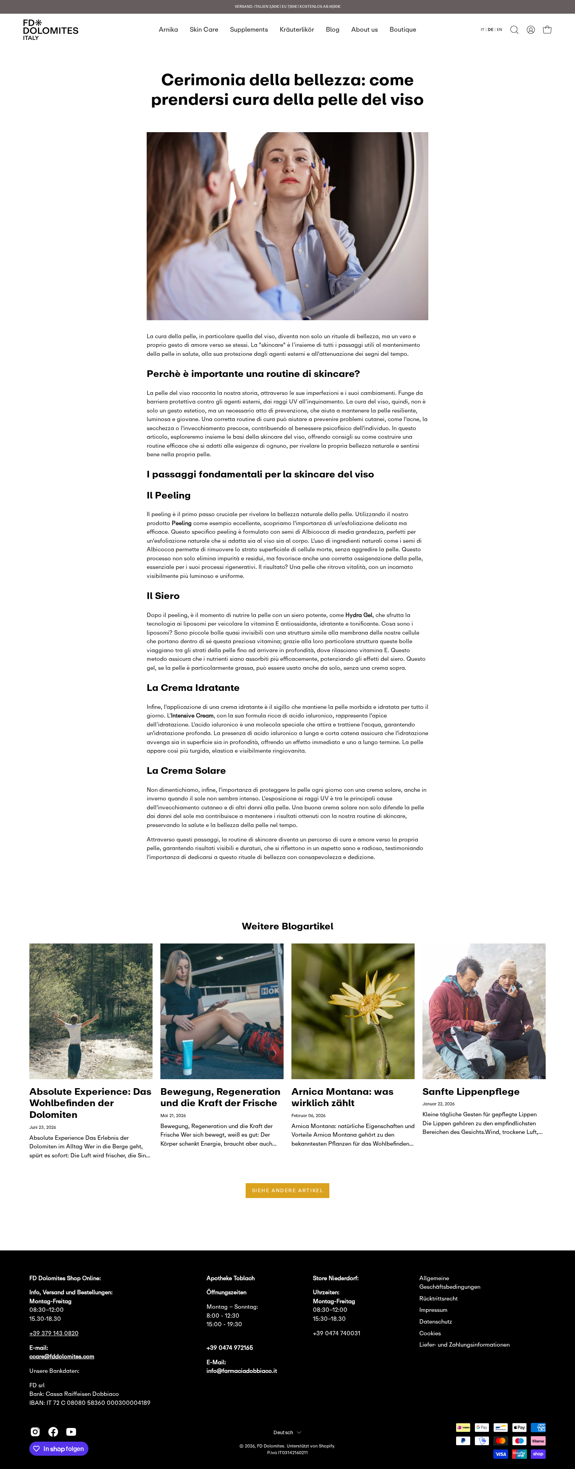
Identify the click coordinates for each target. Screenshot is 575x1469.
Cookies (430, 1333)
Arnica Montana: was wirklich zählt (342, 1096)
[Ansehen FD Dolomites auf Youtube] (71, 1432)
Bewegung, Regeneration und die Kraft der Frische (220, 1096)
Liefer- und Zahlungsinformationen (464, 1344)
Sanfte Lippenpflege (471, 1091)
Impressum (433, 1309)
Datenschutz (435, 1321)
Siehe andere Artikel (287, 1190)
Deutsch (283, 1432)
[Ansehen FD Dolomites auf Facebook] (53, 1432)
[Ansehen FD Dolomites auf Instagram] (35, 1432)
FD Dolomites (270, 1445)
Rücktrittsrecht (438, 1298)
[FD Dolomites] (50, 30)
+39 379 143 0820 (54, 1333)
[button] (514, 30)
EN (499, 29)
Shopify (326, 1445)
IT (482, 29)
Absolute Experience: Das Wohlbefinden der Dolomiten (90, 1102)
